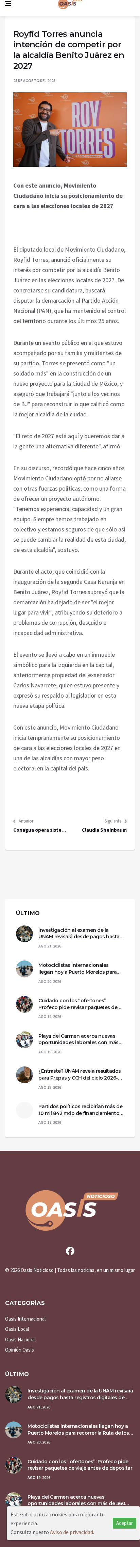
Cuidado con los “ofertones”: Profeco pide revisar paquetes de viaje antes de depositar (77, 1004)
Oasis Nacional (20, 1339)
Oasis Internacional (25, 1318)
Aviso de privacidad (71, 1532)
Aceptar (124, 1523)
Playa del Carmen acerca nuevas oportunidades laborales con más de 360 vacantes (78, 1039)
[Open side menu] (8, 3)
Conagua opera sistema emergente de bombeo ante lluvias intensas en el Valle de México (41, 830)
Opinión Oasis (19, 1349)
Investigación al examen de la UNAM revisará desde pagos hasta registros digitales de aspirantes (79, 933)
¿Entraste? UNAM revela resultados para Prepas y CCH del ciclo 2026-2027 (79, 1074)
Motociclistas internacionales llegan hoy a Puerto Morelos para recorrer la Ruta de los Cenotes (77, 968)
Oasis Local (17, 1329)
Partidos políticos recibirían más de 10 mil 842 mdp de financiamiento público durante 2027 (80, 1110)
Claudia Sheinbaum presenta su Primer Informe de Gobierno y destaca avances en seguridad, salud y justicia (100, 830)
